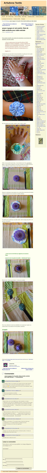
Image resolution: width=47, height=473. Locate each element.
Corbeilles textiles (31, 16)
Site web (4, 465)
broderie (38, 52)
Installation (39, 81)
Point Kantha (39, 110)
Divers (21, 359)
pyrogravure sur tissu (40, 111)
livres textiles (39, 93)
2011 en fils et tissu (9, 16)
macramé (38, 94)
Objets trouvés (39, 99)
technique (38, 119)
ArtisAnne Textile (13, 2)
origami (38, 101)
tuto (37, 131)
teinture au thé (39, 123)
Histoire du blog (39, 78)
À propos (23, 18)
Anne (12, 32)
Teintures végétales (40, 124)
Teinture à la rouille (40, 122)
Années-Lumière (17, 18)
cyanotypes (38, 67)
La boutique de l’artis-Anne (7, 18)
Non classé (38, 98)
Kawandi (38, 86)
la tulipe (16, 381)
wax (37, 132)
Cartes (38, 56)
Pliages (38, 106)
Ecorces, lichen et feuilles (41, 73)
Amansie (17, 418)
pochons (38, 109)
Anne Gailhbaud (39, 48)
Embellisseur (39, 76)
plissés (38, 107)
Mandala (38, 95)
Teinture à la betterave (40, 120)
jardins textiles (39, 85)
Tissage (38, 128)
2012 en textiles (18, 16)
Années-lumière (39, 50)
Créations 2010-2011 (40, 16)
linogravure (39, 89)
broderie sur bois (39, 55)
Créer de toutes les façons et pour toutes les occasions (41, 35)
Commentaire (6, 448)
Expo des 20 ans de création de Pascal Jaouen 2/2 (9, 24)
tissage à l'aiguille (40, 130)
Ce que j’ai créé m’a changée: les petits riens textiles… (41, 31)
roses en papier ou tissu (41, 114)
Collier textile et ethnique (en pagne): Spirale (27, 24)
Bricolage (7, 21)
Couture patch (17, 359)
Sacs (37, 116)
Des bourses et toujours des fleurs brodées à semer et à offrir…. (41, 27)
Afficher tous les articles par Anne (14, 366)
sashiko (38, 118)
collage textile (12, 359)
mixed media (39, 97)
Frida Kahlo (39, 77)
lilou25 (17, 435)
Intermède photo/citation (41, 82)
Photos (38, 102)
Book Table (24, 16)
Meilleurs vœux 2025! (40, 38)
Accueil (3, 16)
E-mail (4, 462)
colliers (38, 61)
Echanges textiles (40, 72)
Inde (23, 359)
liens (37, 88)
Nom (4, 459)
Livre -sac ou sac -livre (41, 90)
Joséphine (17, 390)
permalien (8, 360)
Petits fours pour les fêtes (41, 39)
